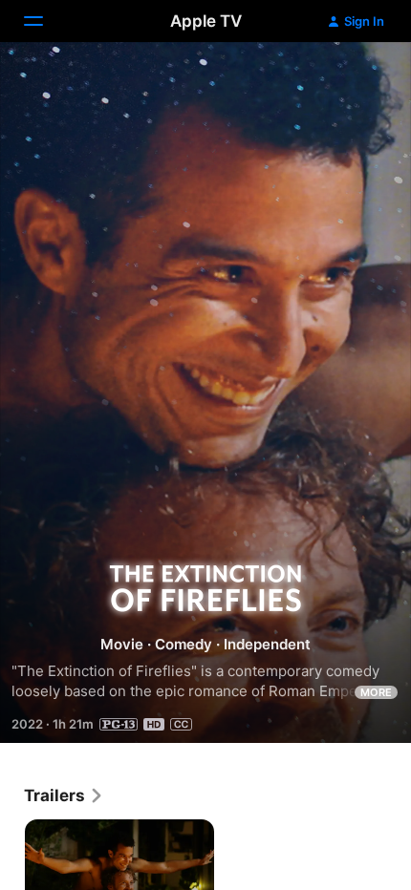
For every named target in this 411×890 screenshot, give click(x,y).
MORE (376, 692)
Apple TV (206, 21)
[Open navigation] (45, 21)
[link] (64, 795)
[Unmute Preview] (359, 80)
